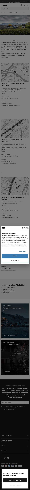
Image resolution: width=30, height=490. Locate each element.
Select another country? (15, 485)
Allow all (15, 255)
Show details (22, 251)
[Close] (27, 470)
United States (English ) (15, 480)
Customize (14, 260)
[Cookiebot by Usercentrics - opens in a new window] (22, 228)
